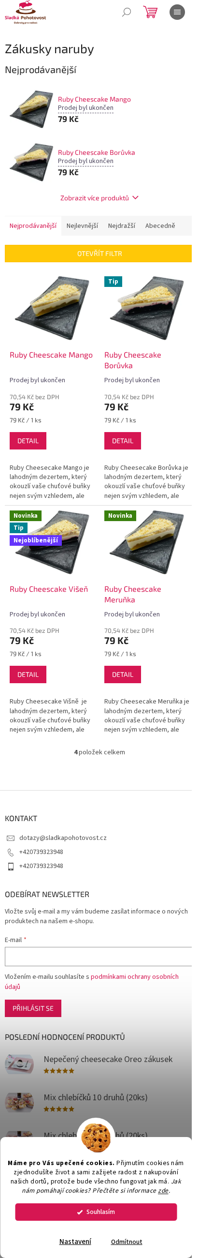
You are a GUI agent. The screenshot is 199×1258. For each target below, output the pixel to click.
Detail (28, 440)
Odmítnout (126, 1241)
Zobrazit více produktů (94, 198)
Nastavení (75, 1242)
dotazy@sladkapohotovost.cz (63, 838)
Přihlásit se (33, 1008)
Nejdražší (121, 226)
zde (163, 1190)
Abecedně (160, 226)
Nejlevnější (82, 226)
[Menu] (177, 12)
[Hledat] (126, 12)
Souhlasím (100, 1211)
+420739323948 (41, 852)
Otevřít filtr (99, 253)
